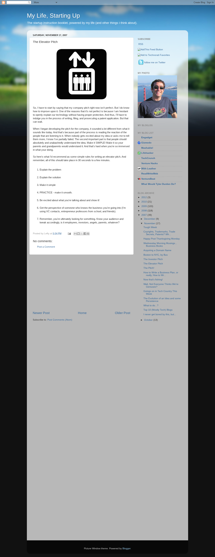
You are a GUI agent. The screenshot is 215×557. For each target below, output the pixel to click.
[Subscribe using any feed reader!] (150, 49)
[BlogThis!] (78, 233)
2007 (144, 215)
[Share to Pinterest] (88, 233)
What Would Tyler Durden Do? (158, 184)
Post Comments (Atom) (59, 320)
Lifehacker (147, 153)
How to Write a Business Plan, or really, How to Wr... (160, 273)
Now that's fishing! (153, 279)
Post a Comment (46, 247)
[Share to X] (81, 233)
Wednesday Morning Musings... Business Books (160, 244)
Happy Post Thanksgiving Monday (161, 238)
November (150, 223)
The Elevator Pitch (153, 263)
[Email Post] (69, 233)
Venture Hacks (149, 163)
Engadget (146, 137)
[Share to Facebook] (85, 233)
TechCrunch (148, 158)
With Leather (148, 168)
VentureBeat (148, 179)
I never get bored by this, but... (159, 314)
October (148, 320)
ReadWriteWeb (149, 173)
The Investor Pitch (153, 259)
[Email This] (75, 233)
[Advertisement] (81, 282)
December (150, 219)
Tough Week (150, 227)
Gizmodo (146, 142)
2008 (144, 210)
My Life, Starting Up (53, 15)
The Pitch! (148, 268)
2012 (144, 197)
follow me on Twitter (154, 62)
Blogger (126, 548)
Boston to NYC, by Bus (155, 255)
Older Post (122, 313)
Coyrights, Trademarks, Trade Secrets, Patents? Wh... (159, 233)
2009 (144, 206)
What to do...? (150, 305)
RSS (140, 44)
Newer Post (41, 313)
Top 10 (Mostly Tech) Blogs (158, 310)
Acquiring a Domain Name (157, 250)
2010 (144, 201)
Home (82, 313)
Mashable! (147, 148)
